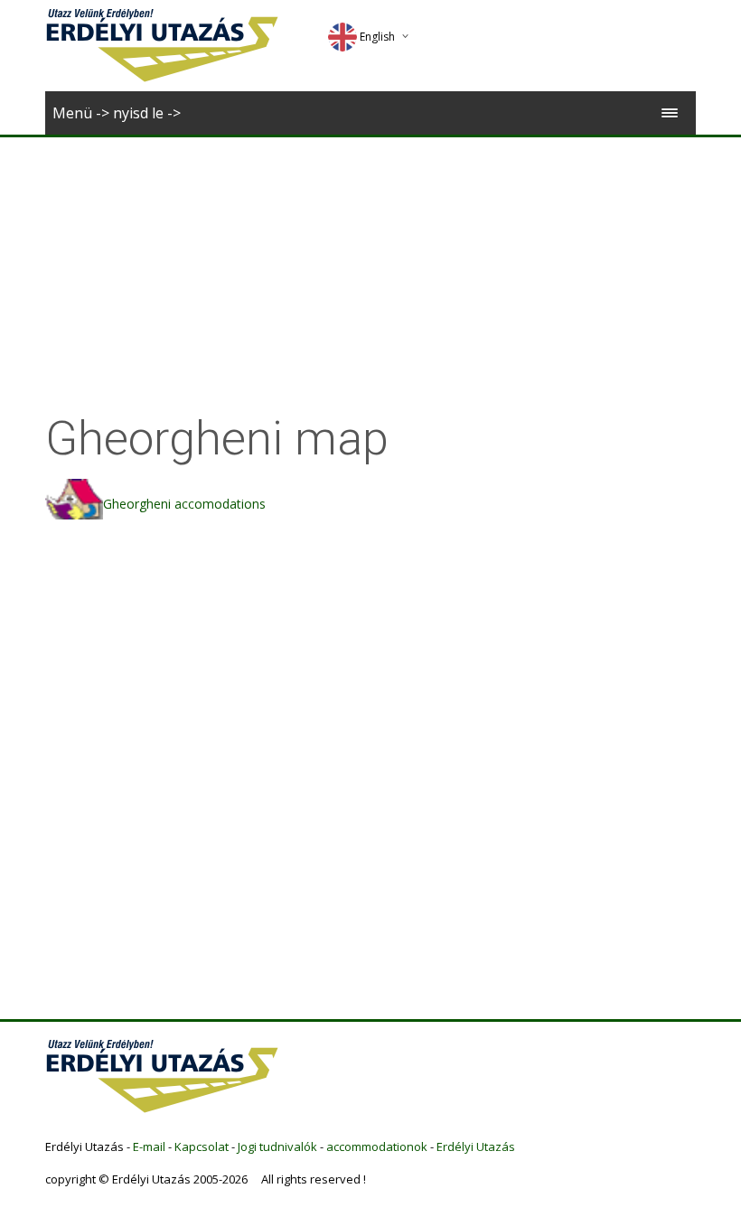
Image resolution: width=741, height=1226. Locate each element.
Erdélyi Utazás (475, 1146)
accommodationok (376, 1146)
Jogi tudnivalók (277, 1146)
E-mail (149, 1146)
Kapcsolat (201, 1146)
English (377, 36)
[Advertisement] (370, 272)
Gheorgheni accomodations (184, 503)
